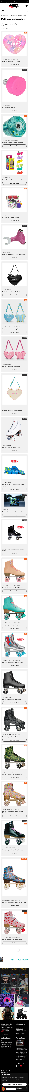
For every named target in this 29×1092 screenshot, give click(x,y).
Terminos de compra (6, 1046)
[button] (26, 6)
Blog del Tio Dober (20, 1033)
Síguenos (14, 982)
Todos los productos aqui (21, 1031)
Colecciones (13, 15)
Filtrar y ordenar (10, 25)
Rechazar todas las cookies (14, 1088)
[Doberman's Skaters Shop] (14, 6)
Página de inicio (4, 15)
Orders (17, 1027)
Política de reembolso (6, 1044)
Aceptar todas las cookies (14, 1084)
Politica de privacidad (6, 1048)
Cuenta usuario (19, 1028)
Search (3, 1041)
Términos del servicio (6, 1042)
